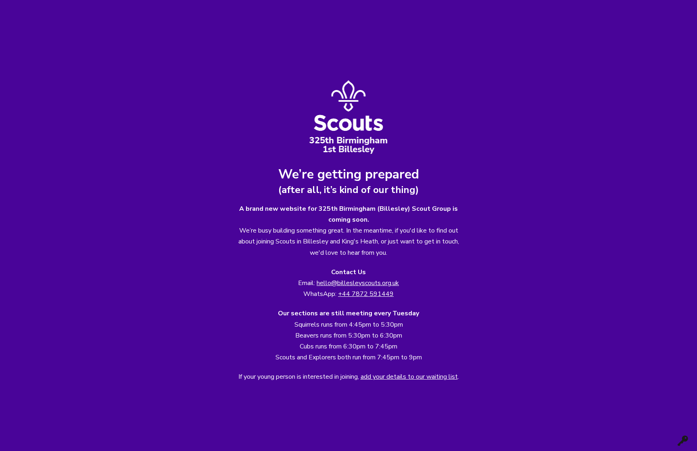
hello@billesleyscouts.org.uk (358, 283)
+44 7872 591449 (366, 293)
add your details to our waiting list (409, 376)
